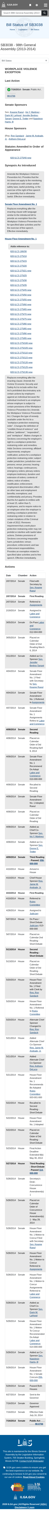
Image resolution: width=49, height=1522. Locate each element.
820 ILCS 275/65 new (20, 309)
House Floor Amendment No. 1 (21, 239)
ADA (43, 1504)
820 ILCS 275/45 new (20, 290)
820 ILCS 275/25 (18, 275)
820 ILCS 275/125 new (21, 367)
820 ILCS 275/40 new (20, 158)
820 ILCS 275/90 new (20, 333)
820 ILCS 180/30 (18, 251)
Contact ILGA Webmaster (31, 1461)
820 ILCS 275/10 (18, 256)
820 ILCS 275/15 (18, 261)
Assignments (36, 605)
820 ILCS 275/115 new (21, 358)
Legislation (22, 29)
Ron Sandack (17, 136)
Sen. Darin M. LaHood (36, 1312)
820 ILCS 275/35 (18, 285)
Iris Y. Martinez (32, 112)
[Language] (37, 5)
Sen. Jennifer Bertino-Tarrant (37, 662)
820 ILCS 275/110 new (21, 353)
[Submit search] (44, 13)
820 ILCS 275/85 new (20, 329)
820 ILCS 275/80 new (20, 324)
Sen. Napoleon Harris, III (36, 1358)
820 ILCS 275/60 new (20, 304)
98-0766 (11, 96)
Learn (31, 1507)
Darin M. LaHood (13, 115)
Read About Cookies (34, 1477)
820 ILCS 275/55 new (20, 300)
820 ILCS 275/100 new (21, 343)
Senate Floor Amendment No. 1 (21, 204)
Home (12, 29)
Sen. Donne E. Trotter (36, 848)
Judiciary (34, 914)
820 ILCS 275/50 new (20, 295)
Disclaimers (21, 1507)
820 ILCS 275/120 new (21, 362)
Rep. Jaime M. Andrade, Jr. (36, 884)
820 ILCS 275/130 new (21, 372)
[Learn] (30, 5)
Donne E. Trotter (20, 118)
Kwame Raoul (17, 112)
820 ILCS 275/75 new (20, 319)
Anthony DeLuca (17, 139)
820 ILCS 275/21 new (20, 271)
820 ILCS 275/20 (18, 266)
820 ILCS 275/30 (18, 280)
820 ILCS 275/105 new (21, 348)
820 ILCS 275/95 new (20, 338)
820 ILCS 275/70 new (20, 314)
